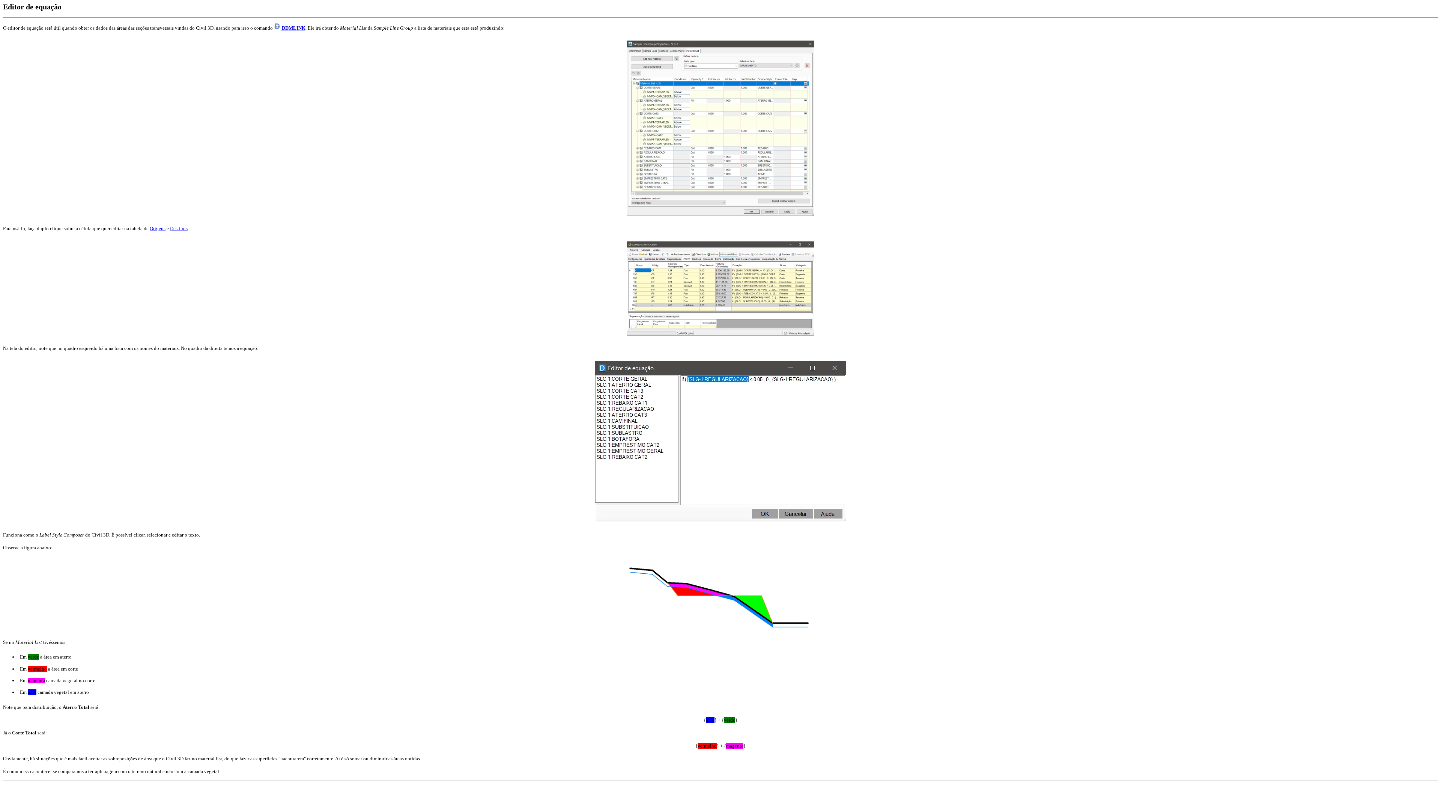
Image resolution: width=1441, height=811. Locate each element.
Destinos (179, 228)
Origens (157, 228)
